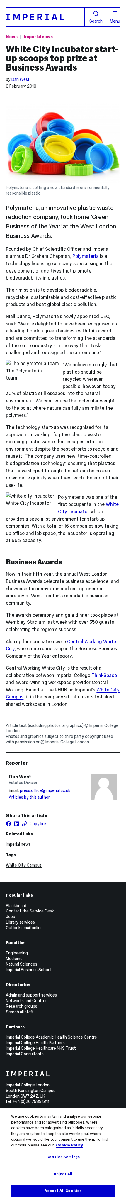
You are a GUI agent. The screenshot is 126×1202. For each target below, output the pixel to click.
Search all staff (19, 1011)
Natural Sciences (21, 964)
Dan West (20, 79)
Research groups (21, 1006)
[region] (63, 1155)
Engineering (17, 953)
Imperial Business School (28, 969)
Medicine (14, 958)
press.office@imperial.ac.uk (45, 790)
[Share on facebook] (8, 824)
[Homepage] (45, 17)
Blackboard (16, 905)
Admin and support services (31, 995)
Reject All (63, 1174)
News (12, 36)
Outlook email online (24, 927)
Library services (20, 922)
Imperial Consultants (25, 1053)
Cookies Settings (63, 1157)
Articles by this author (29, 797)
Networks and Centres (26, 1000)
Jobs (10, 916)
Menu (115, 21)
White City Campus (24, 865)
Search (96, 21)
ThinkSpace (104, 675)
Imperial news (38, 36)
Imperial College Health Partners (35, 1042)
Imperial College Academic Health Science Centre (51, 1037)
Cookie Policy (69, 1145)
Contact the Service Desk (30, 911)
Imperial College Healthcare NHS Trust (41, 1048)
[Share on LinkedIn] (16, 824)
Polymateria (85, 256)
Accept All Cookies (63, 1190)
